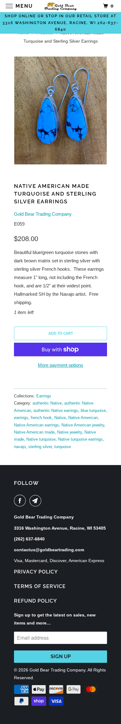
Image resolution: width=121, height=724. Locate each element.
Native (60, 417)
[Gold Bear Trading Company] (60, 6)
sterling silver (40, 446)
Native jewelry (69, 432)
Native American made (34, 432)
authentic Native (47, 403)
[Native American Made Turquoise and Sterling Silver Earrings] (60, 110)
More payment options (60, 365)
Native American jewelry (82, 425)
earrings (21, 417)
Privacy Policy (36, 572)
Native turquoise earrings (80, 439)
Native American (83, 417)
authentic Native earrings (56, 410)
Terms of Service (40, 586)
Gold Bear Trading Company (43, 214)
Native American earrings (36, 425)
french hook (41, 417)
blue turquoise (93, 410)
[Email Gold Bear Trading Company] (36, 500)
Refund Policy (35, 601)
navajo (20, 446)
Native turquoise (41, 439)
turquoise (62, 446)
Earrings (43, 396)
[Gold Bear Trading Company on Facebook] (21, 500)
